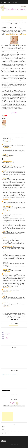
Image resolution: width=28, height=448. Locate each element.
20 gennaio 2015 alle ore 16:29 (7, 199)
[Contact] (17, 444)
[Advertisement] (14, 17)
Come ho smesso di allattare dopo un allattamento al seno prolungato (4, 126)
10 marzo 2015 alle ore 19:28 (6, 210)
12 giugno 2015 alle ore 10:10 (6, 222)
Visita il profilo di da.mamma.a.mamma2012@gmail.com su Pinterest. (10, 374)
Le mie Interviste (4, 432)
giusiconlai (4, 170)
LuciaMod (4, 231)
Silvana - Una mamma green (7, 206)
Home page (3, 426)
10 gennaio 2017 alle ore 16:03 (7, 287)
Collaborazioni (3, 2)
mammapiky (4, 178)
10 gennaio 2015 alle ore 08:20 (7, 189)
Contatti (9, 2)
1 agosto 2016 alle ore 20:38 (6, 235)
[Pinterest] (14, 444)
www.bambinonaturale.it (16, 44)
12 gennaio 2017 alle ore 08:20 (7, 291)
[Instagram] (15, 444)
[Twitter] (12, 444)
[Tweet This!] (4, 115)
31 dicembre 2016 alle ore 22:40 (7, 271)
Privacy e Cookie (14, 2)
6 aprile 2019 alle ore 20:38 (6, 300)
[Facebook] (11, 444)
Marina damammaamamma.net (7, 161)
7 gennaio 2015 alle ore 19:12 (6, 156)
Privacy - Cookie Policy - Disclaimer (6, 433)
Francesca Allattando (6, 269)
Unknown (4, 154)
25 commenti (20, 24)
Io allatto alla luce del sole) (22, 34)
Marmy (4, 296)
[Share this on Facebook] (3, 115)
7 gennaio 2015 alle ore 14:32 (6, 141)
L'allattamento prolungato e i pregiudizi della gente (11, 34)
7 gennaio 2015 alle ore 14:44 (6, 147)
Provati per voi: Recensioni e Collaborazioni (7, 430)
